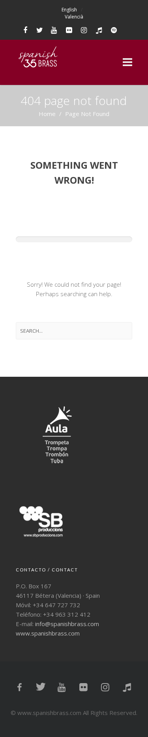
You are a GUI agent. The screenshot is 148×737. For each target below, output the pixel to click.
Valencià (74, 16)
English (69, 9)
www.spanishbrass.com (48, 633)
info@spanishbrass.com (67, 624)
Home (47, 114)
